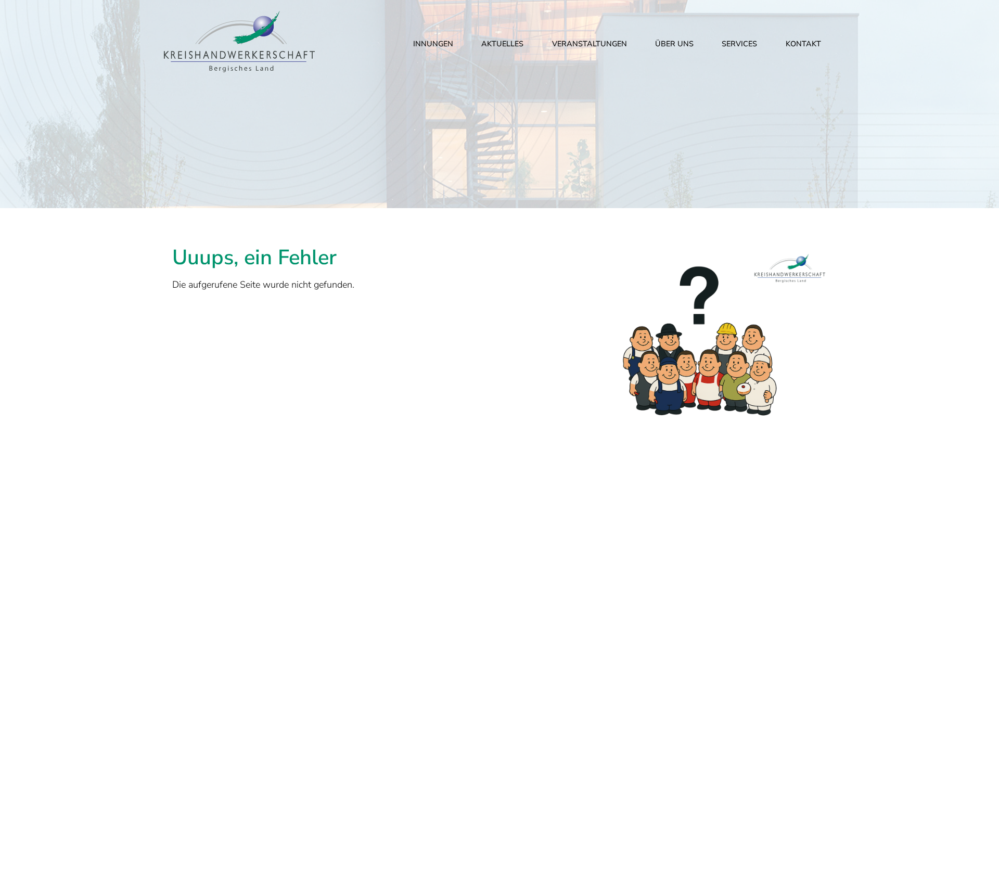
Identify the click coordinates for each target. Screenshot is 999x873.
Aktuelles (502, 43)
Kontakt (803, 43)
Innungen (433, 43)
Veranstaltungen (589, 43)
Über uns (674, 43)
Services (739, 43)
